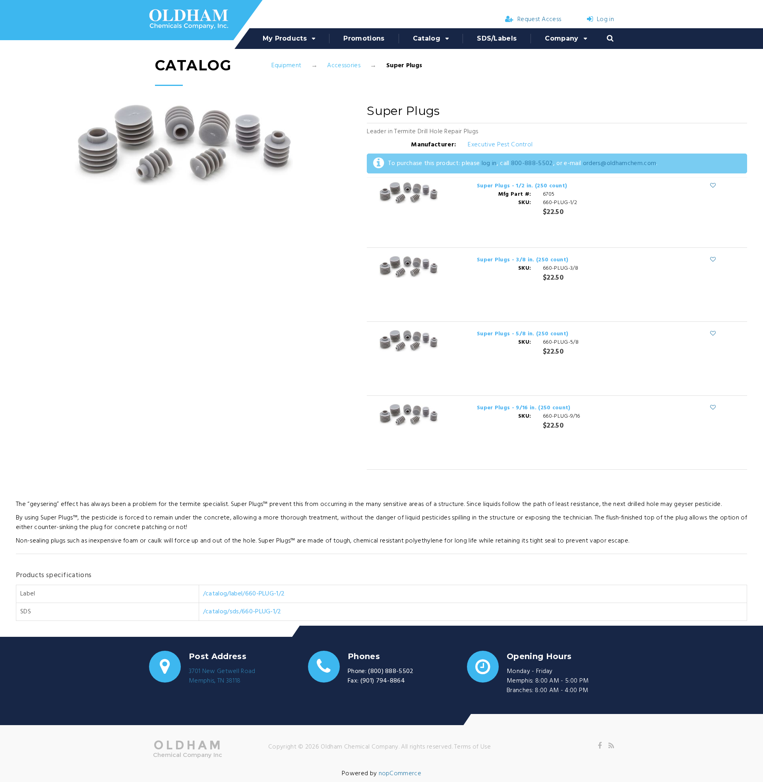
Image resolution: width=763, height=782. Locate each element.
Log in (605, 19)
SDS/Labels (497, 38)
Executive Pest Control (500, 145)
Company (561, 38)
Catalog (426, 38)
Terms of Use (472, 747)
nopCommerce (400, 773)
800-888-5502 (532, 163)
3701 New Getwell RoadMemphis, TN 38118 (222, 676)
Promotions (363, 38)
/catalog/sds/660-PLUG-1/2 (242, 612)
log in (489, 163)
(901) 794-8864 (382, 681)
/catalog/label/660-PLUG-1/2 (244, 594)
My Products (285, 38)
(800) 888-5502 (390, 671)
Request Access (539, 19)
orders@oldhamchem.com (619, 163)
